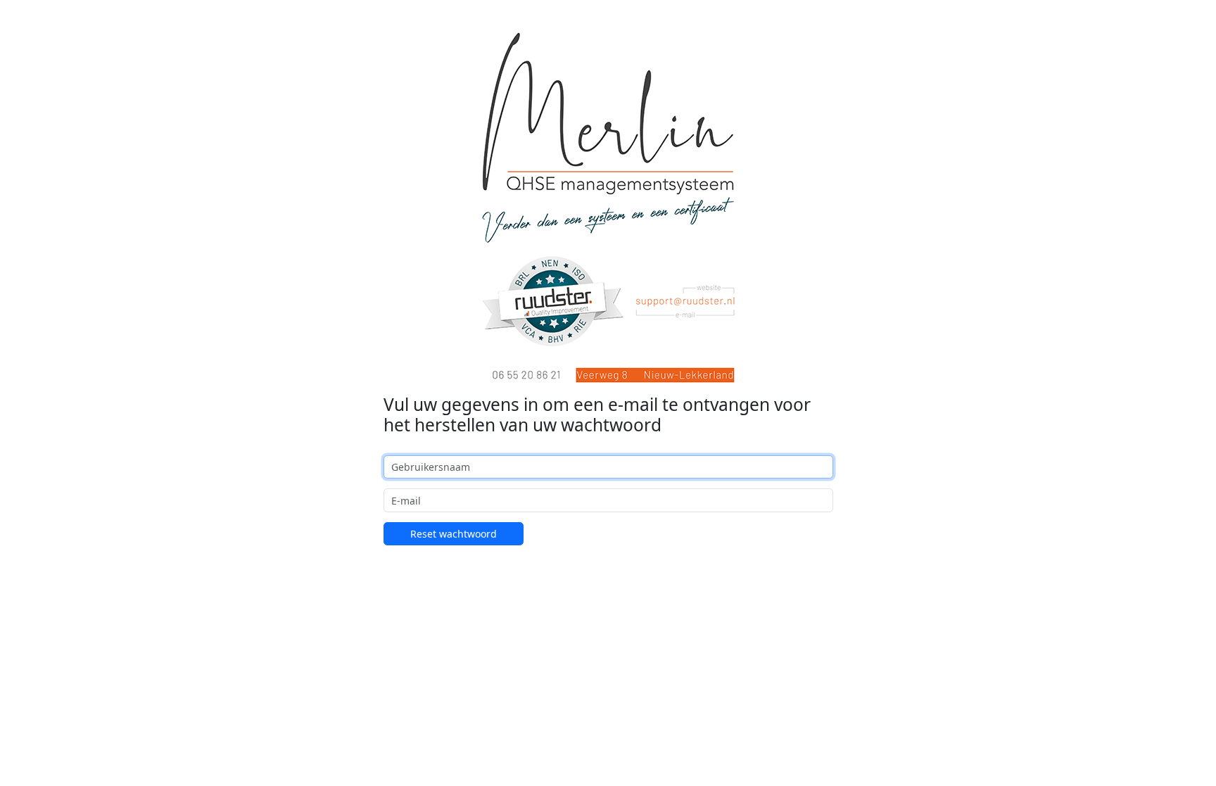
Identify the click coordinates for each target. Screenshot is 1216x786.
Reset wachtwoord (453, 533)
